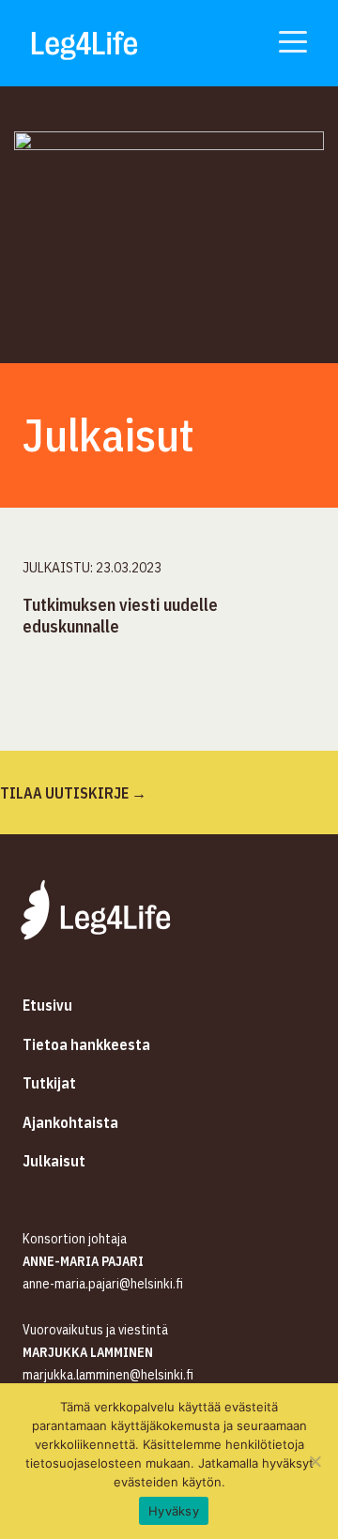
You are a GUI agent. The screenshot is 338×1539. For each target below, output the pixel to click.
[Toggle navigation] (293, 40)
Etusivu (47, 1005)
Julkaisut (54, 1160)
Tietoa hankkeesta (86, 1044)
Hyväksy (173, 1510)
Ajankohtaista (70, 1122)
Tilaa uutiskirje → (73, 793)
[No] (314, 1461)
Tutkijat (49, 1083)
